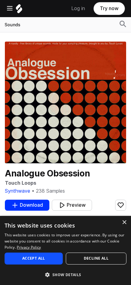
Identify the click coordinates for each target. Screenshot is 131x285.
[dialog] (65, 250)
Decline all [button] (96, 258)
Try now (109, 8)
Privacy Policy (29, 247)
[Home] (19, 10)
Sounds (12, 24)
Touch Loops (20, 183)
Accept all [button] (33, 258)
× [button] (124, 222)
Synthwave (17, 191)
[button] (65, 274)
